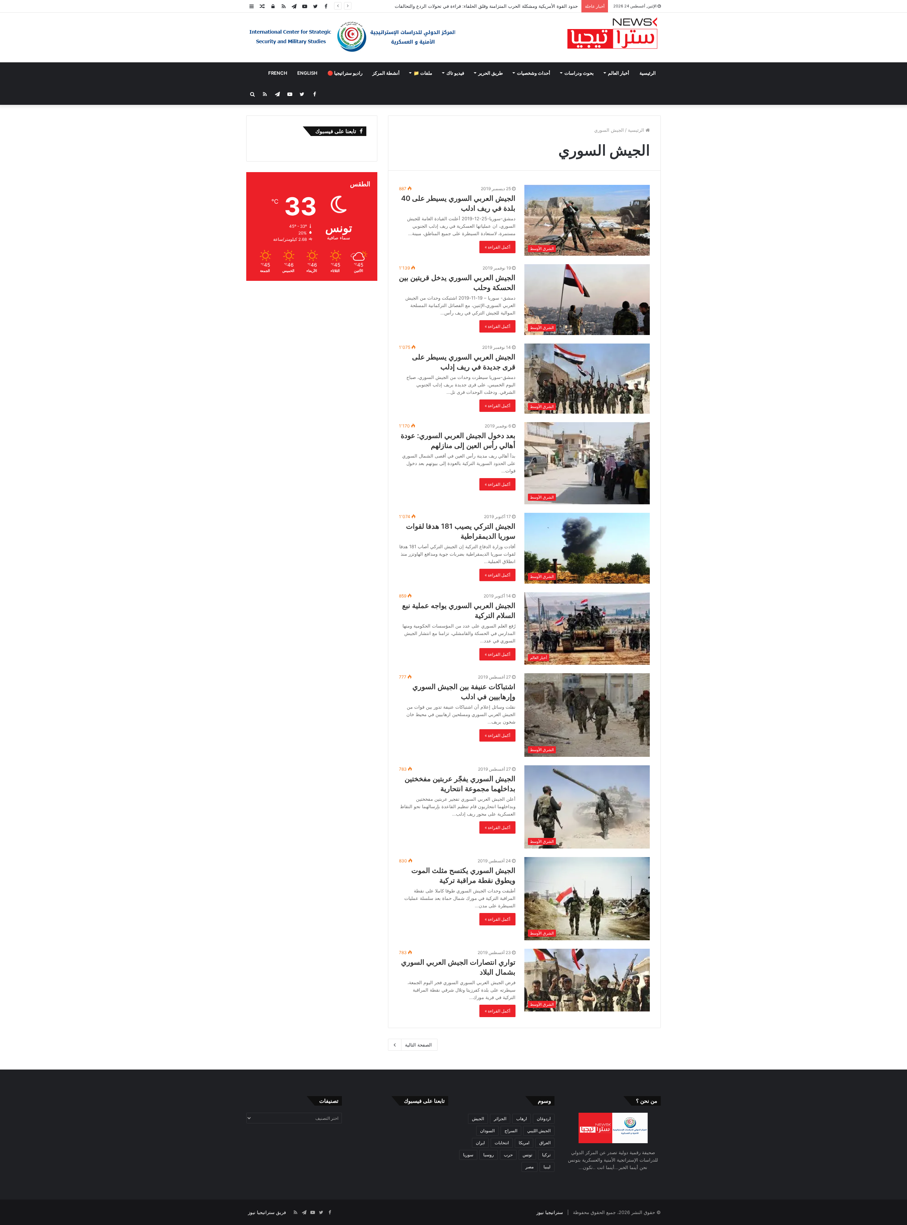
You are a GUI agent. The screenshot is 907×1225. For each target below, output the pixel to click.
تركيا (546, 1154)
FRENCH (277, 73)
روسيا (488, 1154)
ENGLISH (307, 73)
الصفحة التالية (418, 1045)
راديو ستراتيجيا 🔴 (344, 73)
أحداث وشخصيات (533, 73)
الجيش (478, 1118)
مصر (529, 1166)
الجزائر (500, 1118)
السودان (487, 1130)
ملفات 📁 (422, 73)
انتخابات (502, 1142)
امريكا (524, 1142)
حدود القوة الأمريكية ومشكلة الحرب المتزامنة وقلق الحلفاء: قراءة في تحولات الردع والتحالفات (486, 6)
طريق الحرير (490, 73)
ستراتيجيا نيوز (549, 1212)
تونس (527, 1154)
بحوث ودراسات (579, 73)
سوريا (468, 1154)
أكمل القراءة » (497, 247)
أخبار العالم (618, 73)
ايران (480, 1142)
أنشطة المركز (386, 73)
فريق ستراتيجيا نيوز (267, 1212)
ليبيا (547, 1166)
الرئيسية (648, 73)
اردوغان (544, 1118)
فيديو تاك (455, 73)
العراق (545, 1142)
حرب (508, 1154)
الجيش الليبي (539, 1130)
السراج (511, 1130)
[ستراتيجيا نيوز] (612, 34)
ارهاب (521, 1118)
